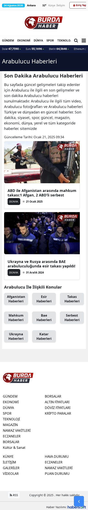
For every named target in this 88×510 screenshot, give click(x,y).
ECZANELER (11, 436)
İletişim (60, 5)
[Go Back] (79, 501)
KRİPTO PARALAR (58, 413)
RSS (15, 495)
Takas (72, 298)
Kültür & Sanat (14, 447)
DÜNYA (38, 40)
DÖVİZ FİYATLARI (57, 407)
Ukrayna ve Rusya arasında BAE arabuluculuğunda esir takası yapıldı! (41, 263)
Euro (34, 48)
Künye (51, 5)
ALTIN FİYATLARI (57, 402)
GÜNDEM (8, 40)
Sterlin (58, 48)
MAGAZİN (10, 425)
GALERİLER (11, 468)
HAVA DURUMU (57, 456)
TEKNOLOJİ (65, 40)
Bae (44, 317)
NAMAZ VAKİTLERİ (16, 430)
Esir (44, 298)
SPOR (50, 40)
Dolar (10, 48)
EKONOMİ (23, 40)
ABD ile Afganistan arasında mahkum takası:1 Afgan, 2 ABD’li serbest (42, 192)
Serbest (72, 317)
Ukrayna (16, 336)
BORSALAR (11, 442)
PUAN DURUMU (57, 473)
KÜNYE (8, 456)
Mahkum (16, 317)
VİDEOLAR (11, 473)
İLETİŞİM (9, 462)
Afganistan (16, 298)
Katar (44, 336)
